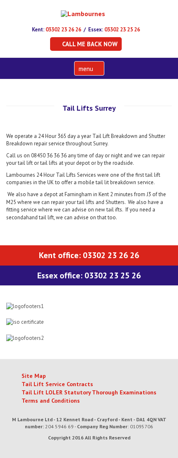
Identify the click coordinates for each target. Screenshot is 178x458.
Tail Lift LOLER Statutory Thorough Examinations (89, 392)
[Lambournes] (83, 13)
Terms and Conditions (51, 400)
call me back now (90, 44)
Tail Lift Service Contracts (57, 384)
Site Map (34, 376)
